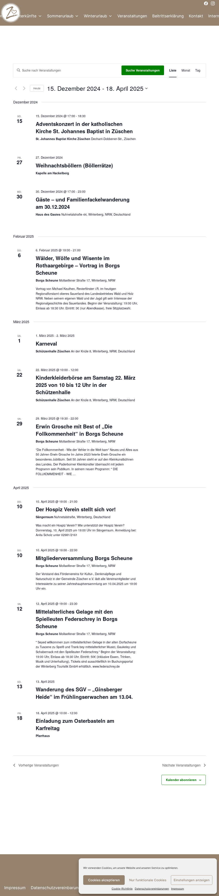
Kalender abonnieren (181, 780)
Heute (36, 88)
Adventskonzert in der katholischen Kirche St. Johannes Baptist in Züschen (84, 127)
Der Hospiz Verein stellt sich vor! (76, 509)
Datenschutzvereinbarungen (152, 888)
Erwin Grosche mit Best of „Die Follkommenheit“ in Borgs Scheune (79, 430)
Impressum (177, 888)
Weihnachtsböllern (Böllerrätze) (74, 165)
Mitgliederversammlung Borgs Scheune (84, 558)
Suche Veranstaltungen (143, 70)
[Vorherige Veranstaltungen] (15, 88)
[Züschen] (10, 16)
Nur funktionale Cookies (147, 880)
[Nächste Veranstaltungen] (24, 88)
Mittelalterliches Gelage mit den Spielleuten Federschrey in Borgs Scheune (76, 619)
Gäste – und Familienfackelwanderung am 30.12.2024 (83, 203)
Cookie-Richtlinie (122, 888)
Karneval (46, 343)
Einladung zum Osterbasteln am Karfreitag (75, 724)
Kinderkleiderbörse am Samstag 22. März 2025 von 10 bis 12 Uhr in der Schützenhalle (85, 385)
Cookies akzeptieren (104, 880)
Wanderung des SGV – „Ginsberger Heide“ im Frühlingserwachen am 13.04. (84, 693)
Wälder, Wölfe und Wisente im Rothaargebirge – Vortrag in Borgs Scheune (78, 265)
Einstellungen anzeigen (192, 880)
